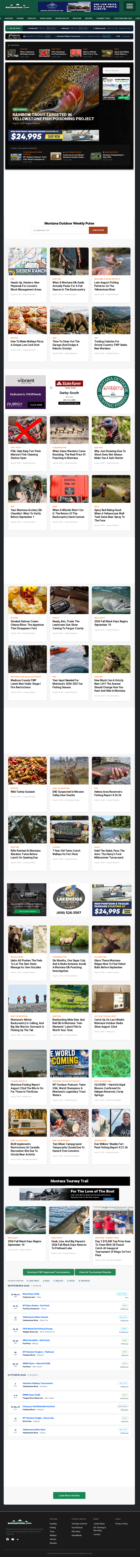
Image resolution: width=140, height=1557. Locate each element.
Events (56, 618)
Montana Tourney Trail (107, 1238)
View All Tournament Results (95, 1272)
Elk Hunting (100, 957)
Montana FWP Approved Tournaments (48, 1272)
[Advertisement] (69, 194)
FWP (12, 279)
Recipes (89, 18)
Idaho (97, 847)
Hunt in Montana (61, 788)
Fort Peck (16, 447)
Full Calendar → (127, 36)
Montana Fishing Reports (107, 279)
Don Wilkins (100, 1140)
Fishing (20, 18)
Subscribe (98, 230)
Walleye (59, 1281)
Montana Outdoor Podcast (66, 1081)
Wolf (96, 506)
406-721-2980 (69, 400)
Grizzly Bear (17, 957)
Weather (77, 18)
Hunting (9, 18)
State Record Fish (123, 18)
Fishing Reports (19, 1081)
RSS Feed (76, 1531)
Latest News (99, 1523)
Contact (97, 1534)
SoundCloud (77, 1527)
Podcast (32, 18)
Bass (47, 1281)
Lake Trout (34, 1281)
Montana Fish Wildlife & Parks (26, 677)
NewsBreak (77, 1535)
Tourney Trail (103, 18)
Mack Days (99, 618)
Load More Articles (69, 1495)
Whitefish (85, 1281)
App (12, 506)
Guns (54, 506)
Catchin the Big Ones (105, 1016)
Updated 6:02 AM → (125, 28)
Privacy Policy (121, 1523)
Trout (72, 1281)
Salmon (53, 1539)
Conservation (59, 447)
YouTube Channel (79, 1523)
